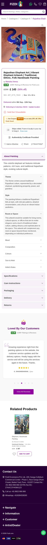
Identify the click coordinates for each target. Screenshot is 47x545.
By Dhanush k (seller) (18, 441)
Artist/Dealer (12, 525)
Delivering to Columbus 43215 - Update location (23, 107)
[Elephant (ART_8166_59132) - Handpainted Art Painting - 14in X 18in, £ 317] (22, 424)
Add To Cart (24, 454)
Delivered (7, 102)
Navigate (10, 507)
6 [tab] (32, 383)
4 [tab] (25, 383)
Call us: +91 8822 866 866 (15, 491)
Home (3, 19)
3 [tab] (21, 383)
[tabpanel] (23, 359)
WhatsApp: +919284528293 (16, 495)
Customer (11, 519)
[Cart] (44, 4)
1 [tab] (14, 383)
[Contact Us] (36, 4)
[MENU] (2, 4)
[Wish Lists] (40, 4)
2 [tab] (18, 383)
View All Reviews (23, 392)
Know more (23, 131)
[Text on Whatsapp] (30, 4)
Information (12, 513)
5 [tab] (28, 383)
